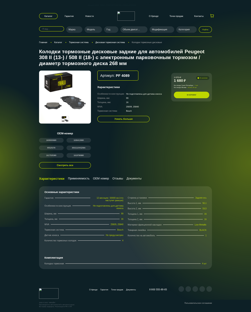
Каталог (48, 16)
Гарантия (69, 16)
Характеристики (51, 178)
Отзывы (117, 178)
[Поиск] (59, 28)
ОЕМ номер (101, 178)
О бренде (153, 16)
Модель (91, 29)
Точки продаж (176, 16)
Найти (205, 29)
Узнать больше (123, 119)
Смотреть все (65, 165)
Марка (72, 29)
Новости (89, 16)
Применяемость (78, 178)
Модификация (159, 29)
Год (108, 29)
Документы (134, 178)
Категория (184, 29)
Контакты (199, 16)
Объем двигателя (132, 29)
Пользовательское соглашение (198, 303)
